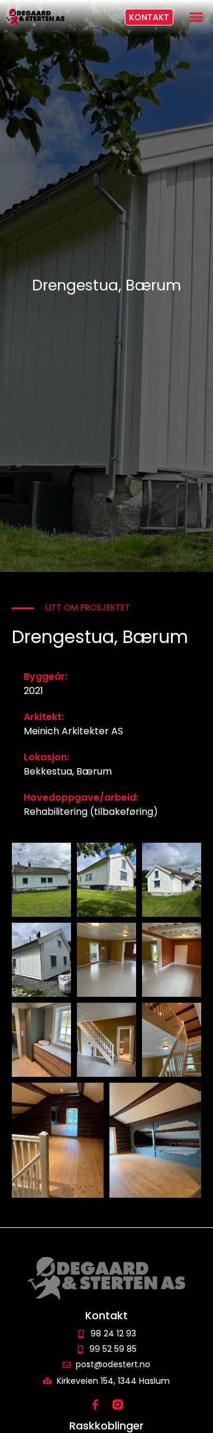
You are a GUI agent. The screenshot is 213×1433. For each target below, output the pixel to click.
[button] (196, 17)
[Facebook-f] (95, 1404)
